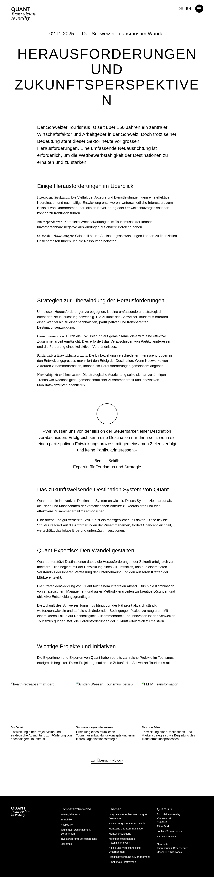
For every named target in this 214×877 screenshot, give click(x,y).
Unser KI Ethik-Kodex (169, 852)
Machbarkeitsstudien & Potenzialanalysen (122, 840)
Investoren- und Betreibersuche (79, 838)
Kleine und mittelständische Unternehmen (125, 849)
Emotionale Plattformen (122, 862)
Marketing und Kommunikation (126, 828)
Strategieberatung (71, 814)
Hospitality (67, 824)
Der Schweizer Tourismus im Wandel (123, 33)
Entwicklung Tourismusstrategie (127, 823)
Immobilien (67, 819)
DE (180, 8)
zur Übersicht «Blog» (107, 760)
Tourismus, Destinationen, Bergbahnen (76, 831)
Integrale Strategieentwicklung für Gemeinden (128, 816)
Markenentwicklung (120, 833)
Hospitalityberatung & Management (129, 856)
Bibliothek (66, 843)
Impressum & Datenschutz (172, 848)
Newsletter (163, 844)
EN (188, 8)
